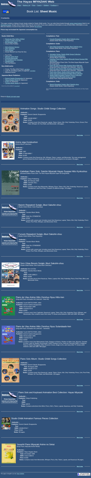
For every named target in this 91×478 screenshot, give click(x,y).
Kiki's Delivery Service (12, 47)
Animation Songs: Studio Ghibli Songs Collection (65, 54)
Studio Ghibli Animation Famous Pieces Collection (65, 75)
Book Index (80, 135)
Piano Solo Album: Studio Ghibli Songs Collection (65, 72)
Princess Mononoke (11, 58)
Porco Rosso (9, 50)
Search (39, 5)
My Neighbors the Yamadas (14, 60)
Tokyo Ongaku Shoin (11, 80)
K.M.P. (7, 81)
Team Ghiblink (20, 473)
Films (33, 5)
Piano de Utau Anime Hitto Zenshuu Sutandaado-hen (66, 69)
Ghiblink (46, 5)
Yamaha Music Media (12, 83)
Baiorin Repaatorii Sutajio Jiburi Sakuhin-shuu (64, 84)
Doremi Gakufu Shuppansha (14, 78)
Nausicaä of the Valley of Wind (14, 39)
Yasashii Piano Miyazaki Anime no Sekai (62, 77)
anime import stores (76, 23)
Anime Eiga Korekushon (57, 56)
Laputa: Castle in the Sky (13, 40)
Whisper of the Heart (11, 56)
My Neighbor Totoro (11, 42)
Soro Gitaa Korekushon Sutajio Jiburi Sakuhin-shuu (66, 46)
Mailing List (26, 5)
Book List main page (13, 96)
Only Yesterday (10, 48)
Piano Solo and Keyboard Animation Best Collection (66, 73)
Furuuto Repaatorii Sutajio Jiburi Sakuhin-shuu (64, 39)
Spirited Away (9, 61)
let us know (38, 26)
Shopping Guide (6, 25)
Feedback (53, 5)
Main (19, 5)
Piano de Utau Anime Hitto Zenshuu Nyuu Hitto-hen (66, 65)
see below (27, 69)
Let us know (16, 85)
